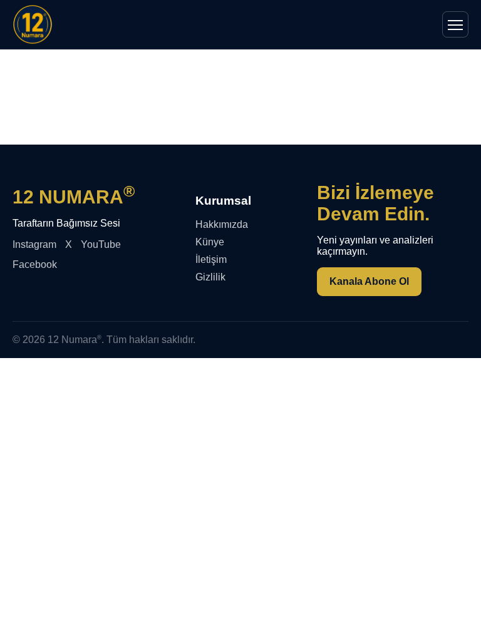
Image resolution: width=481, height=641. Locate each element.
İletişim (211, 259)
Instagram (34, 244)
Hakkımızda (221, 224)
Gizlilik (210, 277)
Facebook (35, 264)
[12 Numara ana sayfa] (33, 24)
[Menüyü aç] (455, 24)
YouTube (101, 244)
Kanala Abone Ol (369, 281)
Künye (209, 242)
